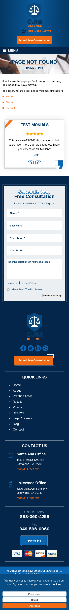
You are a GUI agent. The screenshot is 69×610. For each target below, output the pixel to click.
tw (30, 348)
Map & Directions (28, 469)
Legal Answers (22, 418)
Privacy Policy (28, 283)
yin (45, 348)
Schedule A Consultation (34, 360)
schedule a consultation (34, 40)
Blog (16, 424)
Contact (18, 429)
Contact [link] (10, 108)
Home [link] (9, 96)
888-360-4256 (40, 31)
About (17, 390)
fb (23, 348)
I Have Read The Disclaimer (26, 289)
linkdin (38, 348)
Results (17, 401)
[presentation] (31, 162)
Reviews (18, 413)
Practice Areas (22, 396)
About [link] (9, 102)
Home (17, 385)
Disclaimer (12, 283)
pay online (34, 540)
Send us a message (52, 295)
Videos (17, 407)
